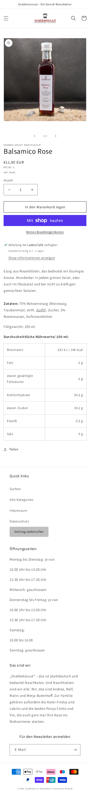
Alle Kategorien (22, 499)
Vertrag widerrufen (29, 531)
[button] (6, 18)
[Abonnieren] (75, 749)
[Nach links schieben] (34, 136)
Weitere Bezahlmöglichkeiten (45, 232)
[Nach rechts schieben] (55, 136)
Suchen (15, 489)
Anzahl (8, 180)
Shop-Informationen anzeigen (31, 258)
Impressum (18, 510)
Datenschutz (19, 521)
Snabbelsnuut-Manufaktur (38, 788)
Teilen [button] (13, 449)
